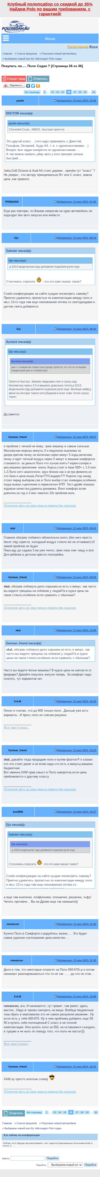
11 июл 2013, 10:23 (77, 750)
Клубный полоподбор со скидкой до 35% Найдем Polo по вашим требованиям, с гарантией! (50, 9)
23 (52, 92)
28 (80, 92)
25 (62, 92)
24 (57, 92)
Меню (50, 38)
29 (85, 92)
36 (93, 92)
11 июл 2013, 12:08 (77, 996)
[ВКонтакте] (28, 86)
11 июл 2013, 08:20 (77, 329)
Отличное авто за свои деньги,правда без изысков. (40, 505)
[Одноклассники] (38, 86)
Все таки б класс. (16, 727)
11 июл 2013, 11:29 (77, 924)
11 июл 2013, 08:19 (77, 237)
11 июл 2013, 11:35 (77, 960)
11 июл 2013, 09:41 (77, 528)
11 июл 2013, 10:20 (77, 701)
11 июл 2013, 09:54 (77, 577)
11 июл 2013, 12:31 (77, 1066)
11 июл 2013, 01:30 (77, 201)
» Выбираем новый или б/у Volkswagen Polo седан (32, 58)
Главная (7, 53)
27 (74, 92)
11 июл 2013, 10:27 (77, 811)
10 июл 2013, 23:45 (77, 100)
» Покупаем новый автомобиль (58, 53)
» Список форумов (26, 53)
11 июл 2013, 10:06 (77, 630)
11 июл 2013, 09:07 (77, 437)
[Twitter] (33, 86)
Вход (93, 46)
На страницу (32, 92)
